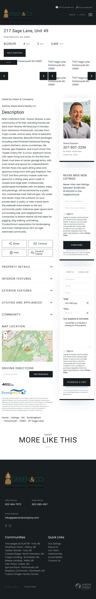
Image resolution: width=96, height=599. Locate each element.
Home (5, 417)
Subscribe (77, 245)
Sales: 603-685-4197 (85, 7)
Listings (15, 417)
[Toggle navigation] (90, 14)
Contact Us (70, 272)
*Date (65, 299)
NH (23, 417)
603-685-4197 (40, 504)
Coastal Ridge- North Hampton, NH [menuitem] (24, 553)
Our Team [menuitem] (53, 550)
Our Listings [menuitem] (54, 543)
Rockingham (34, 417)
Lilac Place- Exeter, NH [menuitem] (17, 564)
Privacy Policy (74, 392)
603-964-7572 (13, 504)
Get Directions (41, 374)
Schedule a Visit (83, 272)
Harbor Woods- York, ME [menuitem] (18, 550)
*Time (65, 309)
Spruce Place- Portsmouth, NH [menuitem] (22, 567)
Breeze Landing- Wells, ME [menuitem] (19, 560)
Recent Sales (77, 152)
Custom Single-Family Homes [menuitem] (21, 574)
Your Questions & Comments (75, 319)
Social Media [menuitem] (55, 557)
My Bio (75, 155)
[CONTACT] (15, 53)
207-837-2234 (74, 147)
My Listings (67, 152)
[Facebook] (6, 526)
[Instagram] (10, 526)
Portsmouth (10, 421)
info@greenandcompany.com (22, 517)
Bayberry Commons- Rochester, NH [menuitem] (25, 570)
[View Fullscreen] (5, 343)
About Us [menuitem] (53, 547)
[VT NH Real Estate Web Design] (83, 586)
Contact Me (67, 155)
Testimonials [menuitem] (55, 553)
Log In (82, 15)
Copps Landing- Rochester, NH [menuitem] (22, 557)
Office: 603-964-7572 (65, 7)
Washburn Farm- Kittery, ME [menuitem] (20, 547)
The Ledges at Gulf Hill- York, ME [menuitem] (22, 543)
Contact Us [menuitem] (54, 560)
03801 (23, 421)
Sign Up (72, 15)
